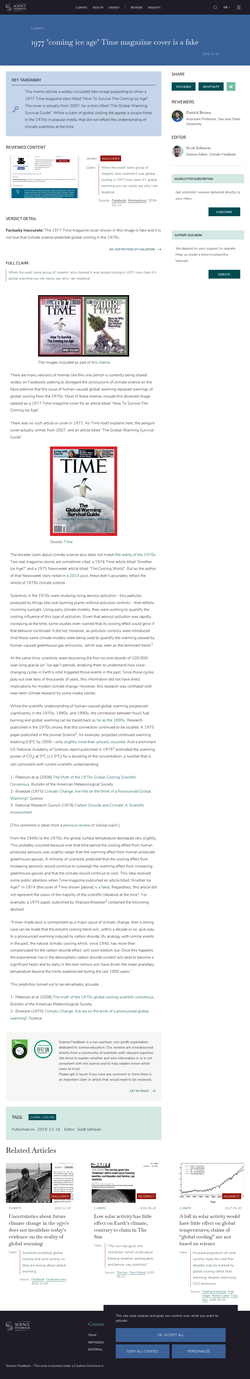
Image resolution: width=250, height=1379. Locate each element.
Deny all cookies (142, 1351)
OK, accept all (170, 1335)
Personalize (199, 1351)
